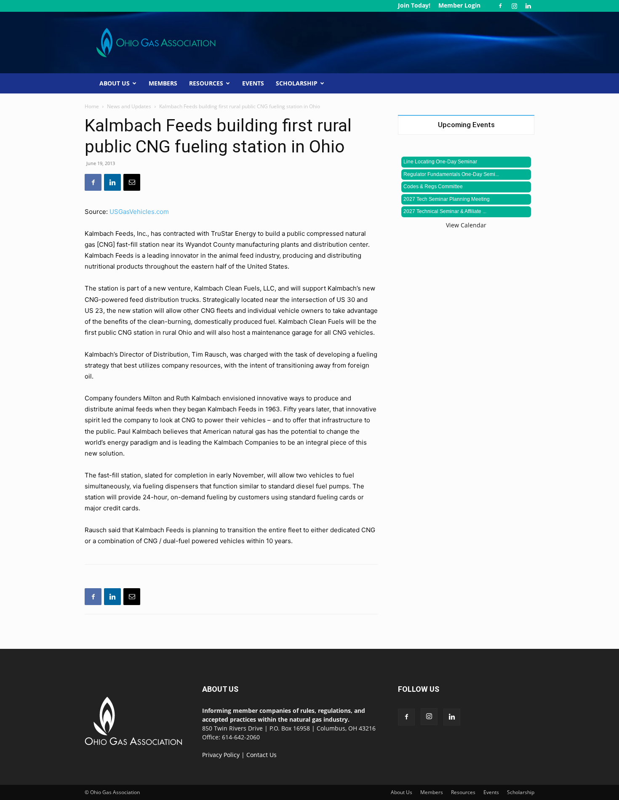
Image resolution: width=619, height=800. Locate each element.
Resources (206, 83)
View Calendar (466, 225)
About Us (114, 83)
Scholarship (297, 83)
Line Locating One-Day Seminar (440, 162)
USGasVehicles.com (139, 212)
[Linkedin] (528, 6)
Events (253, 83)
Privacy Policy (221, 755)
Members (163, 83)
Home (92, 106)
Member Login (459, 5)
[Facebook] (500, 6)
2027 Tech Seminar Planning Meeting (446, 199)
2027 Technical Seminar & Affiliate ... (444, 211)
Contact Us (261, 755)
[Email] (131, 182)
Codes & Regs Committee (433, 186)
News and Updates (129, 106)
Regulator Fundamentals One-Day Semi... (451, 174)
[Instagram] (514, 6)
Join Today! (414, 5)
